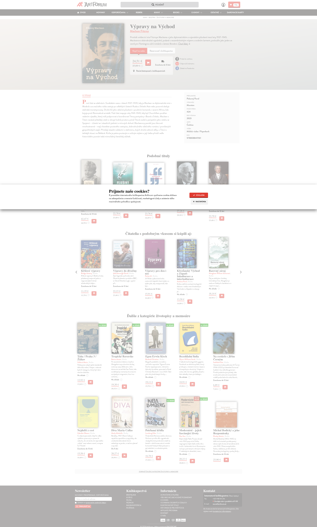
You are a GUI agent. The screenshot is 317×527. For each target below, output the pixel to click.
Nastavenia (200, 201)
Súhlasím (200, 195)
